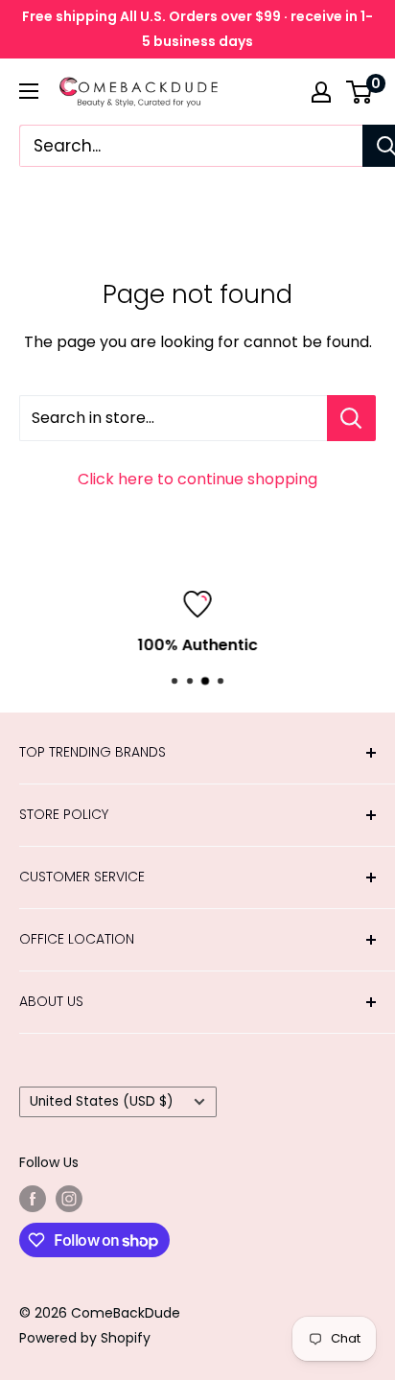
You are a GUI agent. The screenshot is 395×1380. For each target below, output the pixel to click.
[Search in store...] (351, 418)
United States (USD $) (102, 1101)
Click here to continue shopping (197, 479)
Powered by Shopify (85, 1337)
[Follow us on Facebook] (32, 1198)
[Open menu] (28, 91)
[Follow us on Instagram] (69, 1198)
